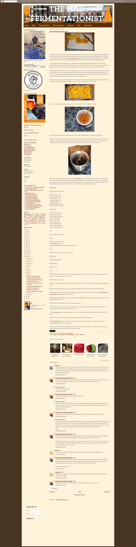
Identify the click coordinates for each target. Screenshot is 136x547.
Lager (28, 218)
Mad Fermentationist (70, 334)
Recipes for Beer (44, 25)
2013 (27, 249)
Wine (25, 220)
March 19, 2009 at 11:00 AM (61, 430)
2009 (27, 256)
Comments (31, 514)
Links (79, 25)
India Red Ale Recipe (30, 203)
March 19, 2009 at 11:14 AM (61, 447)
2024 (27, 231)
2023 (27, 233)
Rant (40, 221)
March (28, 274)
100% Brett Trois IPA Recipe (31, 196)
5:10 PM (70, 333)
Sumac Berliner (27, 154)
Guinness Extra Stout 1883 (30, 148)
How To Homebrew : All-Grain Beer (33, 204)
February (29, 293)
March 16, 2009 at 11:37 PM (61, 408)
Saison (29, 217)
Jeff (56, 365)
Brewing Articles (58, 25)
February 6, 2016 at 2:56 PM (61, 484)
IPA (25, 217)
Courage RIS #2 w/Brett (29, 147)
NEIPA (35, 217)
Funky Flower (78, 178)
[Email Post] (73, 333)
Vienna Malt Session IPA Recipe (32, 198)
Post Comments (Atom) (62, 499)
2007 (27, 298)
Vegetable (82, 334)
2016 (27, 243)
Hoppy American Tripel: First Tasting (35, 291)
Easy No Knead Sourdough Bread (33, 201)
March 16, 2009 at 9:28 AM (60, 398)
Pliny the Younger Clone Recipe (32, 207)
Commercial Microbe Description (31, 132)
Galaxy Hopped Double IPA (31, 197)
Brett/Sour (27, 214)
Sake (39, 223)
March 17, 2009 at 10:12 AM (61, 416)
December (29, 258)
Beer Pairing (43, 223)
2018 (27, 240)
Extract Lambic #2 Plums (29, 150)
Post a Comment (54, 488)
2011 (27, 252)
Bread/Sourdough (41, 220)
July (28, 267)
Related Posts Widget (105, 360)
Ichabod (73, 58)
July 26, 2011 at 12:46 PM (60, 454)
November (29, 260)
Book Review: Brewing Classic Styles (34, 279)
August (28, 265)
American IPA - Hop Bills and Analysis (34, 206)
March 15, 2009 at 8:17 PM (60, 374)
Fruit (37, 214)
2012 (27, 251)
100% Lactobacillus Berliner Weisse (32, 200)
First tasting (57, 312)
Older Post (107, 491)
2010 (27, 254)
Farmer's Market (33, 223)
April (28, 272)
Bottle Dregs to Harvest (29, 129)
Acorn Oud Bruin (28, 145)
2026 (27, 229)
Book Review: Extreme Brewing (33, 276)
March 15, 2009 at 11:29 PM (61, 390)
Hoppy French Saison (29, 193)
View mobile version (79, 494)
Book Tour (26, 127)
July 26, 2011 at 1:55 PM (60, 468)
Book (33, 25)
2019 (27, 238)
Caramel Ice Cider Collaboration (33, 277)
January (28, 294)
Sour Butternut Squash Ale (32, 281)
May (28, 270)
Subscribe (70, 25)
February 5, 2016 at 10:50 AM (61, 477)
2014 (27, 247)
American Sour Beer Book (31, 221)
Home (27, 25)
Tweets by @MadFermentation (30, 139)
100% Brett (34, 218)
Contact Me (87, 25)
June (28, 269)
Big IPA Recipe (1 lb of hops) (31, 194)
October (29, 261)
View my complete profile (36, 308)
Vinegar (26, 224)
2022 (27, 234)
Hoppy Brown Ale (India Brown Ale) (35, 286)
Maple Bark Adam (28, 153)
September (29, 263)
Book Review (42, 217)
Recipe (77, 334)
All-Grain (54, 334)
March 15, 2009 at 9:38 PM (60, 383)
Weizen (27, 223)
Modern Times (39, 215)
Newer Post (52, 491)
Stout (31, 215)
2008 (27, 296)
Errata (25, 135)
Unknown (58, 472)
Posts (30, 511)
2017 (27, 242)
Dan (57, 450)
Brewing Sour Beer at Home (31, 188)
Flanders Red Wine (28, 151)
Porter (41, 218)
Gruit (44, 221)
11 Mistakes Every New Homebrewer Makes (34, 187)
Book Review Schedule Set (32, 289)
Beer (59, 334)
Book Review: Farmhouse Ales (33, 287)
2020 (27, 236)
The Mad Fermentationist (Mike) (64, 378)
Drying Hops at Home (30, 209)
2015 (27, 245)
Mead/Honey (32, 220)
